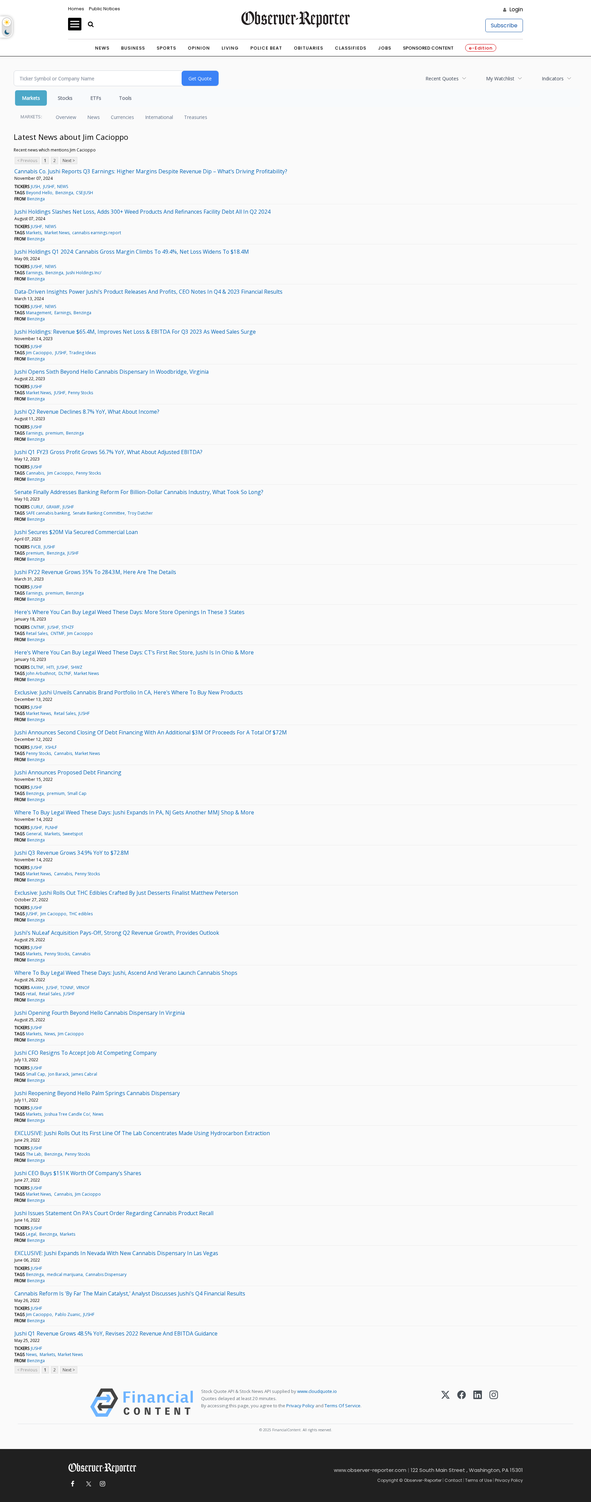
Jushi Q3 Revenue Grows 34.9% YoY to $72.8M (71, 852)
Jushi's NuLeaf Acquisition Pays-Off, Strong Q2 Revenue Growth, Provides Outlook (116, 932)
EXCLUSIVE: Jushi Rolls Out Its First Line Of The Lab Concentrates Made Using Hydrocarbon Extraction (142, 1133)
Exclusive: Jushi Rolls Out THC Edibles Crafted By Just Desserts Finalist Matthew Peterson (126, 892)
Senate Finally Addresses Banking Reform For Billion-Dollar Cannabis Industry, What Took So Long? (138, 492)
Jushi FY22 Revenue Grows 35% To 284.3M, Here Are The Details (95, 572)
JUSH (35, 186)
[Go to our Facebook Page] (72, 1484)
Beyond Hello (39, 193)
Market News (56, 233)
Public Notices (104, 8)
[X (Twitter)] (445, 1403)
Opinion (199, 48)
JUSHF (48, 186)
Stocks (65, 98)
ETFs (95, 98)
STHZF (68, 627)
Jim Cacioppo (39, 353)
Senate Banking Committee (99, 513)
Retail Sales (37, 633)
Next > (69, 160)
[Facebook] (462, 1403)
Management (38, 313)
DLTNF (37, 667)
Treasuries (195, 117)
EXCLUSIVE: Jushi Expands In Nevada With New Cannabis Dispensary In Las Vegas (116, 1253)
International (159, 117)
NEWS (62, 186)
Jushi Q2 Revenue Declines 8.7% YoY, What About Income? (86, 411)
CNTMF (37, 627)
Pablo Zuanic (67, 1314)
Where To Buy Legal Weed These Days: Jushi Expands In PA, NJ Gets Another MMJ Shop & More (134, 812)
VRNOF (83, 988)
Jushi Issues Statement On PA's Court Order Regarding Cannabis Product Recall (113, 1213)
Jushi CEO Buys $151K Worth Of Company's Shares (77, 1173)
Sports (166, 48)
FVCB (36, 547)
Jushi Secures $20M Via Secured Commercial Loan (76, 532)
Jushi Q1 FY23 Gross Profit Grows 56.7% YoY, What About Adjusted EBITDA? (108, 452)
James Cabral (84, 1074)
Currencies (122, 117)
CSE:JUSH (84, 193)
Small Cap (77, 793)
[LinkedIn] (478, 1403)
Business (133, 48)
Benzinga (64, 193)
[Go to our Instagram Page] (102, 1484)
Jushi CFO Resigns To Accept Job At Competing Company (85, 1052)
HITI (50, 667)
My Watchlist (500, 78)
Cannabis (35, 473)
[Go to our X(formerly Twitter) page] (87, 1484)
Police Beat (266, 48)
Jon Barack (58, 1074)
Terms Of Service (342, 1406)
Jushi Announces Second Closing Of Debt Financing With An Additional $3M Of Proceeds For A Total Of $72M (150, 732)
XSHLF (51, 747)
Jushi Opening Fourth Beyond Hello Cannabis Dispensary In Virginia (99, 1012)
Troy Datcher (140, 513)
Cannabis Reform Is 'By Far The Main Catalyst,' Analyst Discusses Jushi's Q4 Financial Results (129, 1293)
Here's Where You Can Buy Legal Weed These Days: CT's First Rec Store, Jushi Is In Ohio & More (134, 652)
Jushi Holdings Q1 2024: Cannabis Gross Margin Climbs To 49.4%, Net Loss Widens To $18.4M (131, 251)
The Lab (33, 1154)
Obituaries (308, 48)
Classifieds (350, 48)
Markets (31, 98)
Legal (31, 1234)
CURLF (37, 507)
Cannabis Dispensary (106, 1274)
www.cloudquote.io (317, 1391)
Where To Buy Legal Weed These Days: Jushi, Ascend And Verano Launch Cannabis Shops (125, 972)
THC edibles (81, 914)
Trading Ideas (82, 353)
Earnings (34, 273)
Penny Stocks (80, 393)
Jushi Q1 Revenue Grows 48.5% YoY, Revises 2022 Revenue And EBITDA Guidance (116, 1333)
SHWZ (76, 667)
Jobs (384, 48)
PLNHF (51, 827)
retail (31, 994)
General (33, 834)
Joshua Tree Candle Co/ (67, 1114)
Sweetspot (73, 834)
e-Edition (480, 48)
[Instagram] (494, 1403)
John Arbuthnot (40, 673)
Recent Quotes (442, 78)
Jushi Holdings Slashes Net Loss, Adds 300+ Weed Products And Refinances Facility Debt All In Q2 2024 (142, 211)
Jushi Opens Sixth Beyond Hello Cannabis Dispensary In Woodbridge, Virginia (111, 371)
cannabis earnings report (96, 233)
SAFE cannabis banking (48, 513)
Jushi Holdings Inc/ (83, 273)
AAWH (37, 988)
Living (230, 48)
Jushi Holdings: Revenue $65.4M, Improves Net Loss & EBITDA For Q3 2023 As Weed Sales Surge (135, 331)
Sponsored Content (428, 48)
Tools (125, 98)
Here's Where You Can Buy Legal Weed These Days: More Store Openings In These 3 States (129, 612)
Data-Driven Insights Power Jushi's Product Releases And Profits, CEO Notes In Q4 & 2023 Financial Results (148, 291)
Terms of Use (478, 1480)
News (102, 48)
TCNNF (67, 988)
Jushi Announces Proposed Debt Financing (67, 772)
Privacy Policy (300, 1406)
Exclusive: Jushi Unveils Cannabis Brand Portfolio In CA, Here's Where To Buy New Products (128, 692)
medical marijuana (65, 1274)
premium (54, 433)
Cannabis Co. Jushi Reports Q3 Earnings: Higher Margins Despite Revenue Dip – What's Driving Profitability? (150, 171)
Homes (76, 8)
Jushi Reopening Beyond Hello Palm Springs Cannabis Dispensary (97, 1093)
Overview (66, 117)
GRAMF (53, 507)
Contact (453, 1480)
